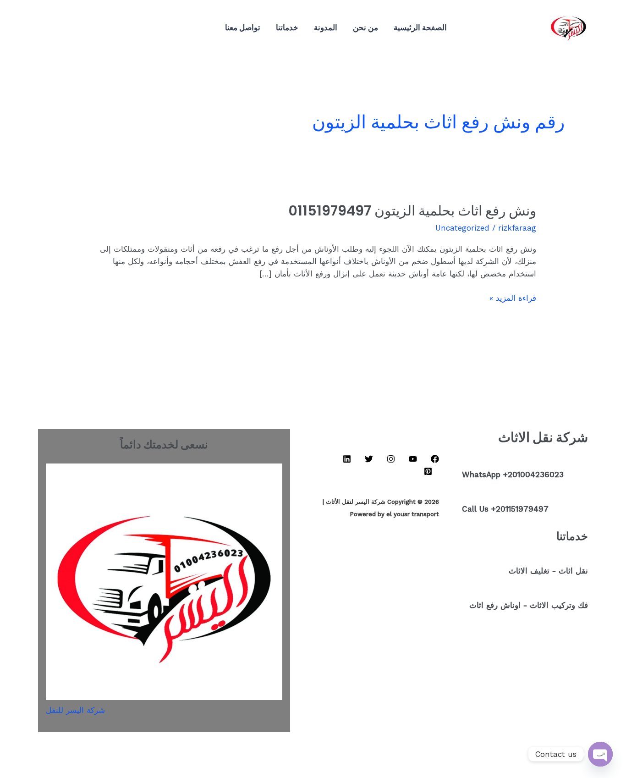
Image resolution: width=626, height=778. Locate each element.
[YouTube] (144, 28)
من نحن (365, 27)
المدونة (325, 27)
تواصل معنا (242, 27)
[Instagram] (130, 28)
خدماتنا (287, 27)
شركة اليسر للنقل (75, 710)
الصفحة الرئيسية (420, 27)
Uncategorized (462, 227)
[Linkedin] (117, 28)
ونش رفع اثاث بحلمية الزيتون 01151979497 (412, 211)
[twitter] (103, 28)
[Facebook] (158, 28)
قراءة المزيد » (512, 297)
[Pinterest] (89, 28)
